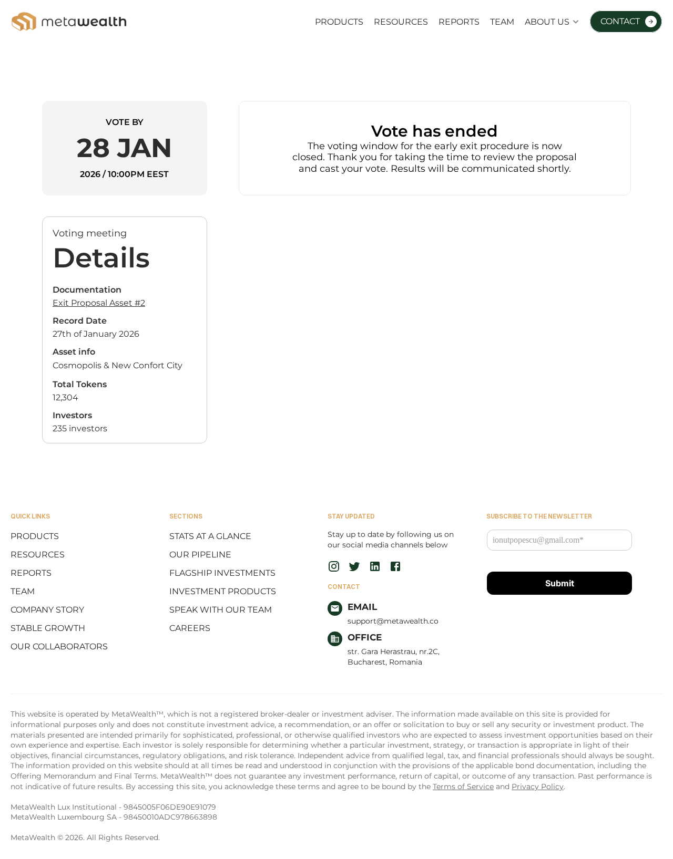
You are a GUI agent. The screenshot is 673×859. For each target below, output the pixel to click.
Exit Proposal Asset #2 (99, 303)
